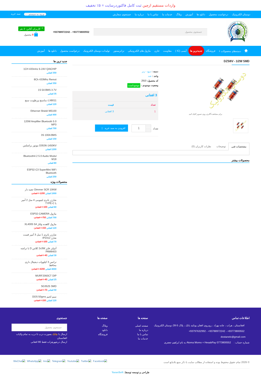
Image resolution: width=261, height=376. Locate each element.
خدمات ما (167, 14)
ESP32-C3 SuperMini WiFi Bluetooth (41, 171)
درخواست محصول (218, 14)
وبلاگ (179, 14)
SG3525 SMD (48, 286)
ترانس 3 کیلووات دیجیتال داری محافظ (40, 264)
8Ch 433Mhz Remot (45, 79)
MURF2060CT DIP (45, 275)
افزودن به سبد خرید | (112, 128)
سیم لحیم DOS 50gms (44, 296)
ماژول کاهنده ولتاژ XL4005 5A (40, 224)
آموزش (189, 14)
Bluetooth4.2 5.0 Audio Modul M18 (39, 158)
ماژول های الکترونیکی (139, 50)
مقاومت (167, 50)
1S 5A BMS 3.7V (47, 89)
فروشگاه (210, 50)
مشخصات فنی (238, 146)
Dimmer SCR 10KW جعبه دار (40, 189)
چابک (55, 334)
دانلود (105, 330)
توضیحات (221, 146)
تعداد (155, 128)
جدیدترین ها (196, 50)
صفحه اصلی (141, 325)
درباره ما (139, 14)
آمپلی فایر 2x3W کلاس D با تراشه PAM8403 (38, 250)
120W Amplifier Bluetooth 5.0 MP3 (40, 123)
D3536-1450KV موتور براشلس (39, 145)
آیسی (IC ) (181, 50)
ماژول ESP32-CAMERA (43, 213)
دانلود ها (201, 14)
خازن (157, 50)
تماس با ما (153, 14)
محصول (28, 34)
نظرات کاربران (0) (201, 146)
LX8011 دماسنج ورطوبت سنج (40, 100)
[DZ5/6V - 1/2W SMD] (240, 125)
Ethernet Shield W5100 (43, 110)
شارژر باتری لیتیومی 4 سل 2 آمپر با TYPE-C (38, 202)
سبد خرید (16, 13)
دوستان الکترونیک (241, 14)
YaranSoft (117, 372)
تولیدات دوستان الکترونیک (96, 50)
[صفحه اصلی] (246, 51)
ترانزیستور (118, 50)
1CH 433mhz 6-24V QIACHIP (39, 68)
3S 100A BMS (48, 135)
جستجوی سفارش (122, 14)
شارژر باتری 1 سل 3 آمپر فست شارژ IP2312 (39, 236)
